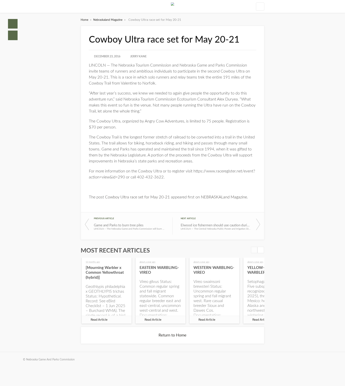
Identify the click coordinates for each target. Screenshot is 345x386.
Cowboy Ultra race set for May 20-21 (137, 197)
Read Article (99, 319)
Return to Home (172, 335)
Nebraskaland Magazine (108, 20)
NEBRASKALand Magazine (224, 197)
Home (13, 24)
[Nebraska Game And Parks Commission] (172, 6)
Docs (13, 35)
